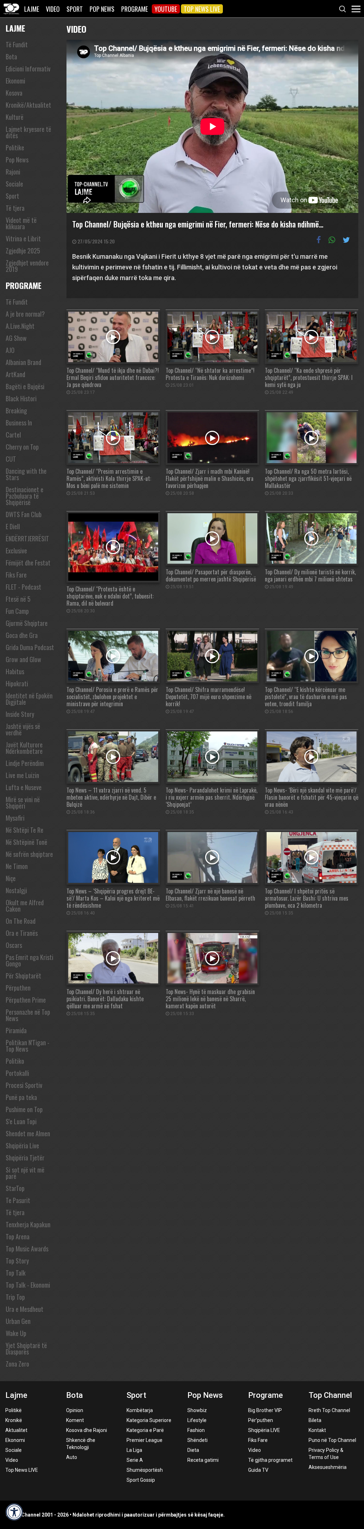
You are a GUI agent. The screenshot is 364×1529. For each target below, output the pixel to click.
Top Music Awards (27, 1248)
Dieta (193, 1450)
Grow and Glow (23, 659)
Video (53, 9)
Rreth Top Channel (329, 1410)
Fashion (196, 1430)
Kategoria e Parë (145, 1430)
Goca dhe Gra (22, 635)
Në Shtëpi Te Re (24, 830)
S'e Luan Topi (21, 1121)
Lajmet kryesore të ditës (28, 132)
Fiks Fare (16, 574)
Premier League (144, 1440)
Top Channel (330, 1395)
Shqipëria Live (22, 1145)
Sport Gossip (141, 1480)
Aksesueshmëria (328, 1467)
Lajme (31, 9)
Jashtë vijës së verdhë (23, 729)
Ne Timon (17, 866)
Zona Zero (17, 1363)
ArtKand (15, 374)
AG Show (16, 338)
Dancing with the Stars (26, 474)
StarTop (15, 1188)
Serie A (135, 1460)
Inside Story (20, 714)
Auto (71, 1457)
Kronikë (13, 1420)
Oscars (14, 945)
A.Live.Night (20, 326)
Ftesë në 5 (18, 598)
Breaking (16, 410)
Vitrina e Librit (23, 238)
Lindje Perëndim (25, 763)
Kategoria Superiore (149, 1420)
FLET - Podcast (23, 586)
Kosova (14, 92)
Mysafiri (15, 817)
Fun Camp (17, 611)
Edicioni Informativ (28, 68)
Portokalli (17, 1073)
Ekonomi (15, 80)
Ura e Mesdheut (24, 1309)
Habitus (15, 671)
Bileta (315, 1420)
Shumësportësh (145, 1470)
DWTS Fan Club (24, 514)
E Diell (13, 526)
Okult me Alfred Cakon (25, 905)
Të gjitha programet (270, 1460)
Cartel (13, 434)
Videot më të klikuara (21, 223)
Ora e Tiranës (22, 933)
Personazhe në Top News (28, 1015)
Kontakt (317, 1430)
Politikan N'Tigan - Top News (27, 1045)
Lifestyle (197, 1420)
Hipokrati (17, 683)
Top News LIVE (202, 9)
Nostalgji (16, 890)
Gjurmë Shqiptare (27, 623)
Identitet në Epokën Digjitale (29, 699)
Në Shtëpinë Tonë (26, 842)
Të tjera (15, 208)
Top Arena (18, 1236)
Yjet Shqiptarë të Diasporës (26, 1348)
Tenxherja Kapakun (28, 1224)
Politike (15, 147)
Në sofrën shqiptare (29, 854)
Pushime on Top (24, 1109)
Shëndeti (197, 1440)
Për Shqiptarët (23, 975)
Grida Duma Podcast (30, 647)
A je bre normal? (25, 313)
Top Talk (16, 1272)
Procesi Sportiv (24, 1085)
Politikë (13, 1410)
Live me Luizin (22, 775)
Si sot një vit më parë (25, 1173)
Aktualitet (16, 1430)
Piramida (16, 1030)
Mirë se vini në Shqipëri (23, 802)
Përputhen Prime (26, 999)
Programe (134, 9)
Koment (75, 1420)
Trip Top (15, 1297)
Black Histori (21, 398)
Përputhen (18, 987)
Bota (11, 56)
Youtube (166, 9)
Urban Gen (18, 1321)
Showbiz (197, 1410)
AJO (10, 350)
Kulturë (14, 117)
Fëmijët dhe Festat (28, 562)
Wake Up (16, 1333)
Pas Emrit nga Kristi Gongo (29, 960)
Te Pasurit (18, 1200)
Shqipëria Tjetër (25, 1157)
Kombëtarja (140, 1410)
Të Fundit (17, 44)
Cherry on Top (22, 446)
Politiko (15, 1061)
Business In (19, 422)
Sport (74, 9)
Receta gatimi (203, 1460)
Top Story (17, 1260)
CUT (11, 458)
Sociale (14, 183)
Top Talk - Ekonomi (28, 1284)
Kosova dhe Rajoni (86, 1430)
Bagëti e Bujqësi (25, 386)
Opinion (74, 1410)
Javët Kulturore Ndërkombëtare (24, 748)
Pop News (102, 9)
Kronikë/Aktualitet (28, 104)
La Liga (134, 1450)
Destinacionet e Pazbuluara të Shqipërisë (24, 496)
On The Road (21, 921)
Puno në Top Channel (332, 1440)
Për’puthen (260, 1420)
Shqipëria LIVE (264, 1430)
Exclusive (16, 550)
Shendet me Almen (28, 1133)
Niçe (11, 878)
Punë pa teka (21, 1097)
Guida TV (258, 1470)
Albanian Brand (23, 362)
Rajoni (13, 171)
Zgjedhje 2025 (23, 250)
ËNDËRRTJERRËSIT (27, 538)
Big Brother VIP (265, 1410)
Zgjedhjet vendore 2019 (27, 266)
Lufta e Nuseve (24, 787)
